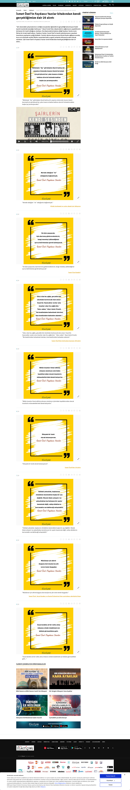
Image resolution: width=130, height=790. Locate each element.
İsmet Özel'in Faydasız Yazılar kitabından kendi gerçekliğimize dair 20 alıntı (56, 10)
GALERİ (75, 5)
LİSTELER (80, 5)
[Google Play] (55, 726)
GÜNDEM (33, 741)
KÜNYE (103, 741)
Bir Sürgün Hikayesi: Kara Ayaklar (60, 691)
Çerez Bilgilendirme (60, 783)
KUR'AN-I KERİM (47, 5)
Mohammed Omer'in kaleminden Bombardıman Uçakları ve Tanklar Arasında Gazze (104, 56)
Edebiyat (31, 10)
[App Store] (46, 726)
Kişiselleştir (110, 780)
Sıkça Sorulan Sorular (20, 1)
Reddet (110, 784)
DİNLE (104, 5)
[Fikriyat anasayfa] (34, 725)
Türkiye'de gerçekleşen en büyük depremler (104, 25)
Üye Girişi (29, 1)
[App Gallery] (64, 726)
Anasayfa (18, 10)
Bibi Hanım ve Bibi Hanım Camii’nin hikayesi (31, 691)
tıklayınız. (43, 786)
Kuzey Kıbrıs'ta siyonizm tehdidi (103, 39)
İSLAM (54, 5)
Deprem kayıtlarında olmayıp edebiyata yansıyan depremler (103, 17)
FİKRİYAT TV (88, 5)
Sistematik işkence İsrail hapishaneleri (101, 47)
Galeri (25, 10)
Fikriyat (23, 756)
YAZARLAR (60, 5)
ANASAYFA (27, 741)
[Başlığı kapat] (124, 774)
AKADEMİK (68, 5)
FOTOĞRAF (69, 741)
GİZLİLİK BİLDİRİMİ (96, 741)
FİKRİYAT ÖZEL (97, 5)
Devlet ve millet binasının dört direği (103, 62)
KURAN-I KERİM (55, 741)
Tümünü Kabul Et (110, 776)
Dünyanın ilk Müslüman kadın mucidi (29, 718)
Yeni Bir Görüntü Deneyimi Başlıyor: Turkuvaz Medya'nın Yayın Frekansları (103, 33)
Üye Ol (34, 1)
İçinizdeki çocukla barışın (58, 718)
